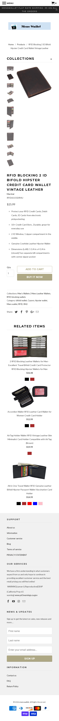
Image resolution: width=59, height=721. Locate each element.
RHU (26, 304)
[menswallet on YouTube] (13, 601)
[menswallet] (29, 24)
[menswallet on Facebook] (8, 601)
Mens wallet (12, 304)
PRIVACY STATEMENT (17, 555)
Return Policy (12, 686)
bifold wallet (21, 300)
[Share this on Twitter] (15, 311)
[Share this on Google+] (31, 311)
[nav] (8, 3)
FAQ (9, 681)
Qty (9, 267)
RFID (20, 304)
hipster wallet (41, 300)
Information (12, 533)
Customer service (14, 538)
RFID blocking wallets (16, 297)
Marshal (10, 194)
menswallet (24, 702)
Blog (9, 544)
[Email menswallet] (24, 601)
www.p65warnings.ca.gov (26, 595)
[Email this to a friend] (36, 311)
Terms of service (14, 549)
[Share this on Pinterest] (26, 311)
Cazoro (31, 300)
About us (11, 527)
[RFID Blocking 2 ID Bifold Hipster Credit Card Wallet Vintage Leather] (34, 82)
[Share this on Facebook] (21, 311)
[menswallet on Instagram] (19, 601)
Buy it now (35, 277)
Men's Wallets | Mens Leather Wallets (34, 293)
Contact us (11, 675)
